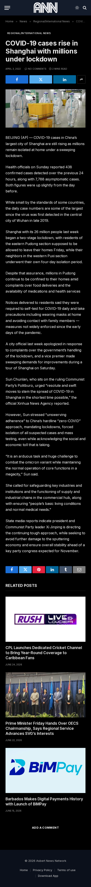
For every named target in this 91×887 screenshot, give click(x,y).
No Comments (37, 68)
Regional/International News (29, 33)
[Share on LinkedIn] (64, 79)
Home (24, 870)
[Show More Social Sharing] (81, 79)
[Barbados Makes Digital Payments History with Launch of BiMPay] (45, 770)
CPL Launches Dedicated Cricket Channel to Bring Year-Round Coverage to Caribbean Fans (44, 653)
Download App (48, 875)
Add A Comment (45, 827)
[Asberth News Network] (45, 7)
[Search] (84, 8)
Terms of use (66, 870)
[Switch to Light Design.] (77, 8)
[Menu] (7, 8)
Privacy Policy (42, 870)
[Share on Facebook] (17, 79)
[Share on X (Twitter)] (40, 79)
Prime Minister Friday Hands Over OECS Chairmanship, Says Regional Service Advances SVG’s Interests (42, 728)
